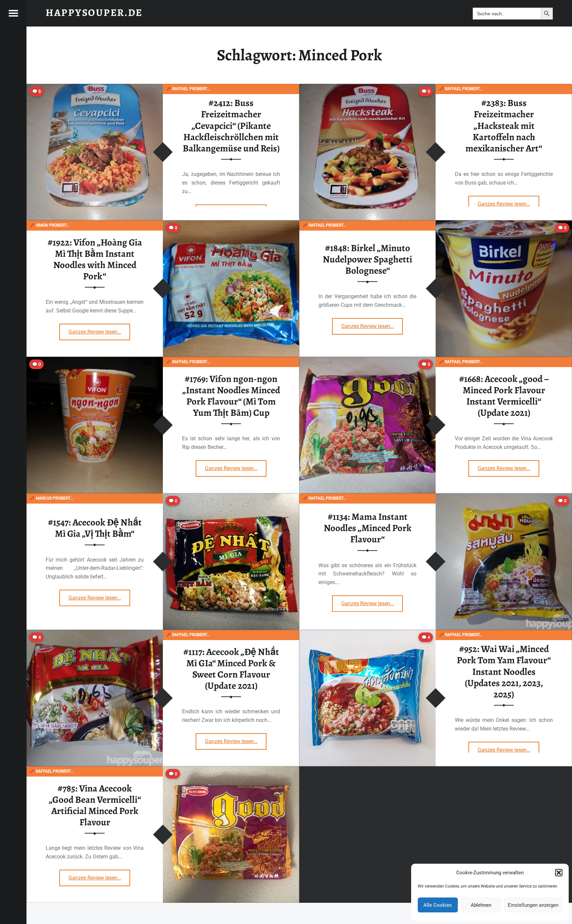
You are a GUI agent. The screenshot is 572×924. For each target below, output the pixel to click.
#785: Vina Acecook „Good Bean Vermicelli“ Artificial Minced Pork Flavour (95, 805)
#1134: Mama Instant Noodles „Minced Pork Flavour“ (367, 528)
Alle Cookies (437, 905)
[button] (558, 872)
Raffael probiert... (188, 88)
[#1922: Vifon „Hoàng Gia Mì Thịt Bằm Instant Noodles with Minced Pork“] (231, 224)
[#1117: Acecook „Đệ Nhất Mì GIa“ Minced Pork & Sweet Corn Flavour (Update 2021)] (94, 634)
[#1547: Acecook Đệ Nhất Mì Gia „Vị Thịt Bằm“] (231, 497)
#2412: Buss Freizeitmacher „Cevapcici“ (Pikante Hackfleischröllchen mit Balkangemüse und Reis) (231, 125)
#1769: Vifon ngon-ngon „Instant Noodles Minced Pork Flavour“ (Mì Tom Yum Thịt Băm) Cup (231, 395)
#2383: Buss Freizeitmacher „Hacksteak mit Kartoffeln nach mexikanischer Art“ (503, 125)
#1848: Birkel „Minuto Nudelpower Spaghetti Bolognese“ (367, 259)
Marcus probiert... (51, 498)
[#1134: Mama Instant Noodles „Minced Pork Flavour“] (504, 497)
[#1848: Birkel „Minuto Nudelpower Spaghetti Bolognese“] (504, 224)
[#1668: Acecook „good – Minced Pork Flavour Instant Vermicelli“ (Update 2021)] (367, 361)
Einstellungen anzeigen (533, 905)
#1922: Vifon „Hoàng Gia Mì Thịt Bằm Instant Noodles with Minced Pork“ (95, 259)
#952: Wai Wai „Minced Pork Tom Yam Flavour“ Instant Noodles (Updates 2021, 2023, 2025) (504, 671)
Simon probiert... (50, 225)
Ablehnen (481, 905)
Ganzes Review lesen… (509, 201)
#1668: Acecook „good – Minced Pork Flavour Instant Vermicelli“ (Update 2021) (504, 395)
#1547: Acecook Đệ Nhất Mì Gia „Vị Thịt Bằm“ (95, 528)
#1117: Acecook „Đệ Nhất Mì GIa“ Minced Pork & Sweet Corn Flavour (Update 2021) (231, 668)
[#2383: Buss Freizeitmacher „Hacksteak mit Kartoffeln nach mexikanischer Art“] (367, 88)
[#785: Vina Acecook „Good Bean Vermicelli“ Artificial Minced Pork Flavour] (231, 770)
